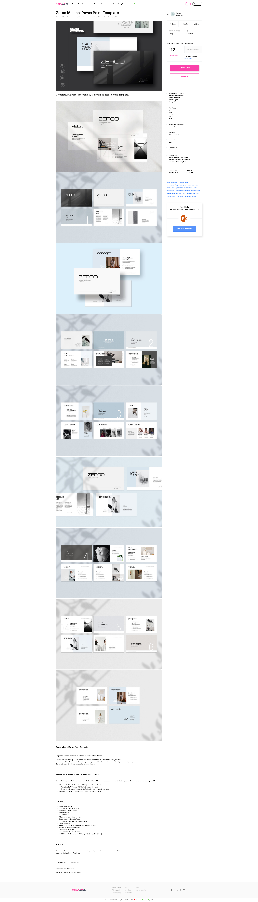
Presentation (80, 4)
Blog (137, 887)
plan (195, 188)
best (168, 182)
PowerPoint (82, 17)
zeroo (194, 196)
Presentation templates (70, 17)
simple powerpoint (193, 193)
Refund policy (116, 893)
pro (184, 193)
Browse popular (141, 890)
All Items (59, 17)
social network (171, 196)
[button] (184, 68)
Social (119, 4)
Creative (90, 17)
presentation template (174, 193)
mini (197, 185)
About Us (128, 890)
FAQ (126, 887)
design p (183, 185)
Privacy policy (116, 890)
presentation (195, 190)
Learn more (188, 58)
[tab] (61, 862)
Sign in (196, 4)
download (190, 185)
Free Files (134, 4)
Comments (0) (61, 862)
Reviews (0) (75, 862)
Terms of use (116, 887)
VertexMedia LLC (143, 900)
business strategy (172, 185)
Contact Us (128, 893)
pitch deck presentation (184, 188)
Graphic (101, 4)
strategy (180, 196)
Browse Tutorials (184, 229)
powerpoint (170, 190)
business (174, 182)
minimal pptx (171, 188)
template (188, 196)
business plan (183, 182)
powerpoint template (183, 190)
